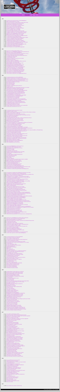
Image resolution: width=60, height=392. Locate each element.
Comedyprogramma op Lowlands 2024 (13, 96)
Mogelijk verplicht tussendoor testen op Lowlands (15, 184)
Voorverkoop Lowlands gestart (12, 265)
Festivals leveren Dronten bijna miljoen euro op (14, 50)
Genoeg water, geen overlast (11, 369)
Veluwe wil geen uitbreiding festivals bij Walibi (14, 262)
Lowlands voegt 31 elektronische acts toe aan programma (16, 98)
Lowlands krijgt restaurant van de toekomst (14, 296)
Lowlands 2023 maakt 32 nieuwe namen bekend (14, 134)
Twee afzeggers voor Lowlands (12, 252)
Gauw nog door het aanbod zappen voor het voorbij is (15, 281)
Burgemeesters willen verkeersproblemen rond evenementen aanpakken (18, 315)
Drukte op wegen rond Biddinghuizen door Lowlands (15, 33)
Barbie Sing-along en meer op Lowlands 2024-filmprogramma (17, 90)
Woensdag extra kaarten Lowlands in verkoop (14, 334)
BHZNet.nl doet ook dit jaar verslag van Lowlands (15, 34)
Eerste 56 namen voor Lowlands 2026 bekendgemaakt (15, 46)
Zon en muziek (9, 153)
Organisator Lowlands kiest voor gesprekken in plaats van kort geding (18, 180)
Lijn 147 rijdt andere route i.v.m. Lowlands (14, 160)
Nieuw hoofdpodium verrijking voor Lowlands (14, 324)
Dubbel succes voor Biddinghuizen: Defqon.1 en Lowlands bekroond (18, 51)
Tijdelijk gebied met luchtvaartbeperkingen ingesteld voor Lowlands (18, 87)
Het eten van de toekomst (11, 284)
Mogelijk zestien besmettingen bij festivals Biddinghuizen (16, 196)
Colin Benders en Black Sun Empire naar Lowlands (15, 352)
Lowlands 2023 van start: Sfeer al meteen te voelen (15, 118)
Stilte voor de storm (10, 248)
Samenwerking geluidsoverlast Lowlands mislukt (15, 273)
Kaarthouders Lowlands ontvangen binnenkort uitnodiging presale (18, 168)
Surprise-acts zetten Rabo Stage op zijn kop (14, 26)
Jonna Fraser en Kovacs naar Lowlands (13, 354)
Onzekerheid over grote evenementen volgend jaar (15, 223)
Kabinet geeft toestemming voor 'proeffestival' (14, 219)
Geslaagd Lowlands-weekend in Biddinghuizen (14, 52)
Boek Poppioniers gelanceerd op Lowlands (14, 341)
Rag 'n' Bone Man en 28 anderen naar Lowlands (14, 188)
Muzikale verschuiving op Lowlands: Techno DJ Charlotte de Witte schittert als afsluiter (21, 112)
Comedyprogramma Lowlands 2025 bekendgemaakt (15, 64)
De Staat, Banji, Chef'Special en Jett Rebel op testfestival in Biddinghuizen (19, 206)
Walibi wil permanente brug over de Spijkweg (14, 259)
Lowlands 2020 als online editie (12, 222)
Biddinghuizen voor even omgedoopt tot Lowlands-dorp (16, 293)
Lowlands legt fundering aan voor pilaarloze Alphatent (16, 345)
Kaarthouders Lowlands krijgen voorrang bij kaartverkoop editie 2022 (18, 177)
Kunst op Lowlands (10, 381)
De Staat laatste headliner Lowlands (12, 258)
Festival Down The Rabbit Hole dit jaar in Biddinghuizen (16, 194)
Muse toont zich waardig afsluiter (12, 377)
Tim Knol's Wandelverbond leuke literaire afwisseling (15, 151)
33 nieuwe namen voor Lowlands (12, 304)
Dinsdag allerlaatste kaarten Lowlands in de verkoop (15, 330)
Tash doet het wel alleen (10, 148)
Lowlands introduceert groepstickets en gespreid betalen (16, 308)
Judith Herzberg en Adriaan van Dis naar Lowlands (15, 40)
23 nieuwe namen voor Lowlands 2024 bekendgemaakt (16, 101)
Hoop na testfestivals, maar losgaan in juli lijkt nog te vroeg (16, 199)
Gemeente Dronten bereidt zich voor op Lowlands (15, 119)
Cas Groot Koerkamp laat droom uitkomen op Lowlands (16, 241)
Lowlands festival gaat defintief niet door (13, 178)
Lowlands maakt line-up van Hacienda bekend (14, 39)
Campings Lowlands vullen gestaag (12, 290)
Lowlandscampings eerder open (12, 329)
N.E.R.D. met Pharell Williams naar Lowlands (14, 306)
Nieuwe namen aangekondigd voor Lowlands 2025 (15, 68)
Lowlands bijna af (9, 243)
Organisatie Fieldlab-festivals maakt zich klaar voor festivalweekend (18, 200)
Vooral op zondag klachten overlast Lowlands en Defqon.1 (16, 197)
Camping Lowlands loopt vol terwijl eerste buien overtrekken (17, 31)
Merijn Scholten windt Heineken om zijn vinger (14, 24)
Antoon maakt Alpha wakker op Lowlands (13, 29)
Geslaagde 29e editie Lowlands (12, 111)
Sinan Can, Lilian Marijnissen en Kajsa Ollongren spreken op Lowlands (18, 298)
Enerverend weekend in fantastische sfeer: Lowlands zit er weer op (17, 53)
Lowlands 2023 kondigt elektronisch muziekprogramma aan (16, 130)
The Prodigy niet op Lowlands (11, 260)
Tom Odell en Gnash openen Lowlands (13, 380)
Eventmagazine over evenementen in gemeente (14, 353)
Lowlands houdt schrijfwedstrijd (12, 349)
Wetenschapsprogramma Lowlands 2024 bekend (14, 95)
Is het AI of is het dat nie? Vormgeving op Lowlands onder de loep (17, 22)
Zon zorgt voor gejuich (10, 84)
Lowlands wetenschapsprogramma (12, 162)
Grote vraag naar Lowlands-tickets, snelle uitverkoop (15, 70)
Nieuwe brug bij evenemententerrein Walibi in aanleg (15, 229)
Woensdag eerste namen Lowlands (12, 267)
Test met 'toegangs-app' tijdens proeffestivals (14, 205)
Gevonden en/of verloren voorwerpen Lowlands (14, 110)
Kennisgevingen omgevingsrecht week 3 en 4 (14, 106)
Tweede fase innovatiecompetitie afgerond (13, 164)
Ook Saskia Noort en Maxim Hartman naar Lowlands (15, 186)
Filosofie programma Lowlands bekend (13, 340)
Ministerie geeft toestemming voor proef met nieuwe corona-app (17, 204)
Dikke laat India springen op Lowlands (13, 21)
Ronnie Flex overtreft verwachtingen (13, 323)
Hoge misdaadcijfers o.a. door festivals (13, 141)
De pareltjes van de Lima (11, 282)
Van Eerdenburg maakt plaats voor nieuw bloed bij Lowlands (17, 99)
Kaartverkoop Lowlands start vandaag (13, 139)
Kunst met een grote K (10, 279)
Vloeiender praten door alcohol (12, 299)
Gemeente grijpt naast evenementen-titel (13, 363)
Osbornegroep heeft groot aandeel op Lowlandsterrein (15, 374)
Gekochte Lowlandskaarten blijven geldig (13, 225)
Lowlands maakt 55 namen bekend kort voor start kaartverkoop (17, 231)
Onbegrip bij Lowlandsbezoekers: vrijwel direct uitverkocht (16, 138)
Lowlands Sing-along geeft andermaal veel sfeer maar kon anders (17, 80)
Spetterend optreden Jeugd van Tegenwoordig (14, 286)
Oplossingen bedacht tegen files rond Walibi (14, 305)
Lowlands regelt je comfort (11, 57)
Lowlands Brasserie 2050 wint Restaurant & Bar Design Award (17, 239)
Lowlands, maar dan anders (11, 221)
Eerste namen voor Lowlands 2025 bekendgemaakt (15, 71)
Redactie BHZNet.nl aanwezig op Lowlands (14, 63)
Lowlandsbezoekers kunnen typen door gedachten (15, 337)
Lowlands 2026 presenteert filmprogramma (14, 36)
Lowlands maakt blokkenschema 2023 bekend (14, 124)
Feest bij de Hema (9, 277)
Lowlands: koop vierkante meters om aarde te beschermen (16, 187)
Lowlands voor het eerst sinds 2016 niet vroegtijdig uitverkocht (17, 35)
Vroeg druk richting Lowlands (11, 291)
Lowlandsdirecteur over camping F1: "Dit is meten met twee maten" (18, 176)
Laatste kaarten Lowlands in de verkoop (13, 191)
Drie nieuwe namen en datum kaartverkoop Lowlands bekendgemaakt (18, 192)
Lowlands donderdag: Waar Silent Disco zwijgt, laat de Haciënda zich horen (19, 117)
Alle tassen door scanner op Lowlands (13, 347)
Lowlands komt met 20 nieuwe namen (13, 300)
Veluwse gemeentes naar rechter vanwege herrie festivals (16, 257)
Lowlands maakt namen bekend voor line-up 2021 (15, 202)
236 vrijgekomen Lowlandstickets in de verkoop (14, 295)
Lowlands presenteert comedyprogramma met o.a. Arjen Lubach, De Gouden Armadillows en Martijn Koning (25, 129)
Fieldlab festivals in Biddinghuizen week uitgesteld (15, 203)
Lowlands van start (10, 86)
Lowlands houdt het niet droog (12, 155)
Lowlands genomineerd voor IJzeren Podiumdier (15, 236)
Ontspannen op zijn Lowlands (11, 379)
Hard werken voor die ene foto (12, 320)
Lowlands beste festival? (11, 362)
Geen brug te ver (9, 375)
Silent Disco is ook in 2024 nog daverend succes (14, 85)
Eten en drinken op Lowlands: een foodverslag (14, 385)
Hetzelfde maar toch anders (11, 59)
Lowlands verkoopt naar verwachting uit (13, 301)
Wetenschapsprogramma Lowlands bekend (14, 336)
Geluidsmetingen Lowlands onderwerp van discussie (15, 271)
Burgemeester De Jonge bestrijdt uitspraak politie (15, 272)
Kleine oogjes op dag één (11, 156)
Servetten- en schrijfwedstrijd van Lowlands (14, 132)
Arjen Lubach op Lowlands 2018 (12, 302)
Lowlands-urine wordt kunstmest (12, 366)
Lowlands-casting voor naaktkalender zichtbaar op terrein (16, 61)
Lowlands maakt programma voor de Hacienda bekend (16, 92)
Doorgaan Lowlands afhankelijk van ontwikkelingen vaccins (16, 211)
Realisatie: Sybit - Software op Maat (30, 391)
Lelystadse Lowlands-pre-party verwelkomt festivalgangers (16, 250)
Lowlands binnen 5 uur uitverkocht (12, 230)
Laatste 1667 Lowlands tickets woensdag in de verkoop (16, 123)
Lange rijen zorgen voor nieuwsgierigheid (13, 319)
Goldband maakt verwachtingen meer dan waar (14, 152)
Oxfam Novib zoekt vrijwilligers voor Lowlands (14, 338)
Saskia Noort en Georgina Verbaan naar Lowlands (15, 344)
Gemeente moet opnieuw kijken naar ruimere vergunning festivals (17, 224)
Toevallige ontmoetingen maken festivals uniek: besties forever (17, 55)
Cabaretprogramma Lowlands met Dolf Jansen (14, 348)
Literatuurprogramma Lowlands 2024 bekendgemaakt (16, 93)
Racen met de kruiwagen (11, 82)
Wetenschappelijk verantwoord (12, 372)
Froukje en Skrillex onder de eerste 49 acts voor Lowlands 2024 (17, 105)
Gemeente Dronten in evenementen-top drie (14, 131)
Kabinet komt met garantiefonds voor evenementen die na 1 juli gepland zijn (19, 213)
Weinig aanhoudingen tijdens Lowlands (13, 275)
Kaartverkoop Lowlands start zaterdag (13, 104)
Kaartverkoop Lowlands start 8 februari (13, 237)
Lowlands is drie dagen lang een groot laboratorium (15, 23)
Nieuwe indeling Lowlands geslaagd (12, 322)
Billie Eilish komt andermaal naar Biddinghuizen (15, 140)
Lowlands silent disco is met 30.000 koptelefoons (14, 253)
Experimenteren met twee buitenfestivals (13, 212)
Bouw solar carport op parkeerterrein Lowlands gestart (16, 218)
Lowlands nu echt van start (11, 325)
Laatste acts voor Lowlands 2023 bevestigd (14, 125)
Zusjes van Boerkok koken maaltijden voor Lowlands (15, 181)
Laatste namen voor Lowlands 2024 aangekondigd (15, 89)
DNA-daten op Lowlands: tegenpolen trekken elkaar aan (16, 307)
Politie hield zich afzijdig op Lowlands (13, 274)
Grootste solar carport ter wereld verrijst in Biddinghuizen (16, 232)
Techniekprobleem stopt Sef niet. (12, 56)
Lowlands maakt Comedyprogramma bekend (14, 163)
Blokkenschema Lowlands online (12, 297)
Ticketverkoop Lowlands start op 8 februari (14, 72)
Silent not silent (9, 157)
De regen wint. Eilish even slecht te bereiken (14, 245)
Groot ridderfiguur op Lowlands (12, 331)
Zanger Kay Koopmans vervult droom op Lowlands (15, 58)
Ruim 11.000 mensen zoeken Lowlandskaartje (14, 332)
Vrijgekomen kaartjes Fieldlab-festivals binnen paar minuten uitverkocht (19, 201)
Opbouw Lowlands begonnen (11, 185)
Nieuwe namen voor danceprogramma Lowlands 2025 (15, 69)
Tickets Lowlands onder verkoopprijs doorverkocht (15, 251)
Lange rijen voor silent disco (11, 289)
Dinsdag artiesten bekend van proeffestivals (14, 208)
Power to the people (10, 378)
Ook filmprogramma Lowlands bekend (13, 255)
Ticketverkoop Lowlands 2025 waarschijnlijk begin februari (16, 73)
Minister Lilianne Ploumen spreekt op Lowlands (14, 339)
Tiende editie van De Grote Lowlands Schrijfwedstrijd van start (17, 133)
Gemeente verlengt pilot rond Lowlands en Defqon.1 (15, 38)
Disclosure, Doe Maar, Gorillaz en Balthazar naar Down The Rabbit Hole (19, 193)
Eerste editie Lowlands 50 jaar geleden (13, 313)
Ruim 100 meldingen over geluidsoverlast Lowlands (15, 276)
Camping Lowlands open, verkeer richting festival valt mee (16, 32)
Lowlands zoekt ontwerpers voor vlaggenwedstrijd (15, 67)
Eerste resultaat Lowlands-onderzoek (13, 238)
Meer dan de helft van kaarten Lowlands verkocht (15, 356)
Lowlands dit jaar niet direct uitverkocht (13, 45)
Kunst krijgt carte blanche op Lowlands (13, 81)
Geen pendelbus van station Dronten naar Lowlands (15, 328)
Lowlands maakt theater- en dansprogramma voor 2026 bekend (17, 42)
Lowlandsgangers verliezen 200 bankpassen (14, 367)
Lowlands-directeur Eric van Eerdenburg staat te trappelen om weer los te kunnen (20, 207)
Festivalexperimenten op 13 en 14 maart (13, 209)
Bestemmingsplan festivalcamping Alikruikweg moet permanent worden (18, 166)
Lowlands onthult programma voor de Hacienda (14, 126)
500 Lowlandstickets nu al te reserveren (13, 142)
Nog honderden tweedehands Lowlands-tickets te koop (15, 88)
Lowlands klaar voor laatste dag (12, 150)
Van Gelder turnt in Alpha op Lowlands (13, 371)
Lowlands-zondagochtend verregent (12, 373)
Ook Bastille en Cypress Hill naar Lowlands (14, 355)
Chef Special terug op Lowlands (12, 351)
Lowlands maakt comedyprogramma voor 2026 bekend (16, 41)
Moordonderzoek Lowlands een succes (13, 264)
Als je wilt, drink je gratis (11, 83)
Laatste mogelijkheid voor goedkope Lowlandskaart (15, 364)
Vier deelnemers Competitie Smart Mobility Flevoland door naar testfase (19, 172)
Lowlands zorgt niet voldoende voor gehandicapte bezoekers (16, 314)
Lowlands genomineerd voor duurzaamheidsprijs (15, 77)
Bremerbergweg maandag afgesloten (13, 292)
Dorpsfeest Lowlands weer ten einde (12, 317)
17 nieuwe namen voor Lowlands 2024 (13, 97)
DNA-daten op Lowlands (11, 335)
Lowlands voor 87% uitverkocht (12, 303)
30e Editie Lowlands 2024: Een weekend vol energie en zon (16, 78)
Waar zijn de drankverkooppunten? (12, 115)
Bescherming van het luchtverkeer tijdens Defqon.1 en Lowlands (17, 127)
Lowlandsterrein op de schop (11, 350)
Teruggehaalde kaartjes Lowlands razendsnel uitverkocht (16, 102)
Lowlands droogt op (10, 321)
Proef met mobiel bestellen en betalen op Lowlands (15, 254)
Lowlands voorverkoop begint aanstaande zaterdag (15, 167)
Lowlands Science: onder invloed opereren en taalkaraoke (16, 183)
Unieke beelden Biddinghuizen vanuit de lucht (14, 228)
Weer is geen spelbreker (10, 288)
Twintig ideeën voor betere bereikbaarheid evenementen (16, 189)
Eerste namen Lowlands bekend (12, 266)
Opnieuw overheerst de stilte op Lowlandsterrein (14, 175)
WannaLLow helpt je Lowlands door (13, 60)
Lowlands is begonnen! (10, 158)
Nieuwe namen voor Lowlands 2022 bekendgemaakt (15, 165)
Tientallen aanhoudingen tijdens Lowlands (14, 368)
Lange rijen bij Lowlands (11, 249)
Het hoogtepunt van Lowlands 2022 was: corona (14, 147)
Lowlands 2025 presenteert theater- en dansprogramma (16, 66)
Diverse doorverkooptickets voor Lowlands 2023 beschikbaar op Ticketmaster (19, 122)
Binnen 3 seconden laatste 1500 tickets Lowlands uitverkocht (16, 190)
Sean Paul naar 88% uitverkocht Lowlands (14, 346)
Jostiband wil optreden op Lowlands (12, 365)
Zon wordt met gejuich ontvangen (12, 326)
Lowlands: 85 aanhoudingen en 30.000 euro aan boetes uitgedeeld (17, 318)
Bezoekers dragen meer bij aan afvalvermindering (15, 54)
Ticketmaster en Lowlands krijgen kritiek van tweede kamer (16, 137)
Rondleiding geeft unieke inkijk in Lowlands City (15, 283)
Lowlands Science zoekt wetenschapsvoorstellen (14, 136)
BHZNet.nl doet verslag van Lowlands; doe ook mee (15, 120)
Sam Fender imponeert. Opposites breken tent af (14, 154)
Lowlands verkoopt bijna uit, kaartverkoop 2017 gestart (16, 370)
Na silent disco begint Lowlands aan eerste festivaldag (15, 30)
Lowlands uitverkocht (10, 342)
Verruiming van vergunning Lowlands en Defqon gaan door (16, 173)
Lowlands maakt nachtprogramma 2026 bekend (14, 44)
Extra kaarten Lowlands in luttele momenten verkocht (15, 333)
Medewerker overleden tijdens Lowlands (13, 316)
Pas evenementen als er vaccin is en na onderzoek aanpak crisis (17, 226)
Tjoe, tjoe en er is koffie (10, 149)
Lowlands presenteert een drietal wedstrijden (14, 100)
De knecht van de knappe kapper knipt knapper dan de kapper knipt (18, 280)
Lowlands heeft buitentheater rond (12, 256)
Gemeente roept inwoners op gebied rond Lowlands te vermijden (17, 159)
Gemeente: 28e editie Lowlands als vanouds (14, 146)
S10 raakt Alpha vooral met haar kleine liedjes (14, 27)
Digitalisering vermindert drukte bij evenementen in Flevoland (17, 135)
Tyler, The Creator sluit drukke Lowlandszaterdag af (15, 25)
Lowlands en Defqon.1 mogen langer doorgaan (14, 198)
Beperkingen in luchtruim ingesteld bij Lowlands (15, 65)
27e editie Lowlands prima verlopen (12, 240)
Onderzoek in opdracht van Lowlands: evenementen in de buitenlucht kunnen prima (20, 220)
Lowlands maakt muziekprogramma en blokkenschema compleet (17, 37)
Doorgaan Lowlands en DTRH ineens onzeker (14, 182)
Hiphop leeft (9, 247)
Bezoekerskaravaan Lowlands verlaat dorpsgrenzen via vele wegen (18, 242)
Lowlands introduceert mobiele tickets (13, 121)
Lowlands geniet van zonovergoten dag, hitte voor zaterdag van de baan (18, 114)
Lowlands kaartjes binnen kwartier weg (13, 103)
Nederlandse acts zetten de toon (12, 116)
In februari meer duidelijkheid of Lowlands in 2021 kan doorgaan (17, 217)
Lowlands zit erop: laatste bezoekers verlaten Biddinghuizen (16, 20)
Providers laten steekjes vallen (12, 244)
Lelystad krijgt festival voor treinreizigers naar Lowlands (16, 361)
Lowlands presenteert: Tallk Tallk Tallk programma (15, 91)
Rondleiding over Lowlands (11, 285)
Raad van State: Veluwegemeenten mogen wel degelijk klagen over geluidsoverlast (20, 174)
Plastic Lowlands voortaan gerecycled (13, 263)
